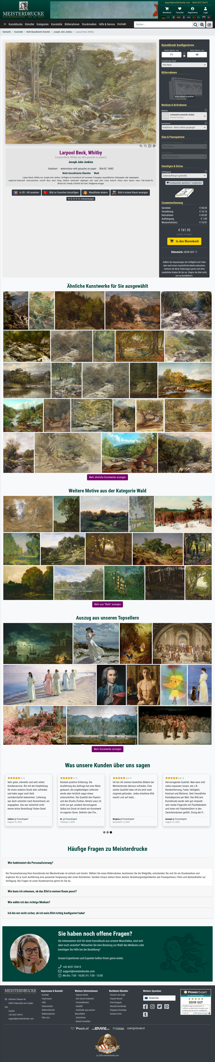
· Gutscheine (80, 1017)
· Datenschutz (47, 1006)
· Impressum (46, 998)
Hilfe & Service (107, 24)
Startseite (7, 32)
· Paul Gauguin (115, 1002)
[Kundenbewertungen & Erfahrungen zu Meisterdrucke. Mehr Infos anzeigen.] (195, 1001)
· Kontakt (45, 995)
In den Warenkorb (186, 241)
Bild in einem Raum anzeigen (132, 192)
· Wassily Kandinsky (117, 1006)
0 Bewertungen (87, 199)
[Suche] (195, 24)
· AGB (43, 1002)
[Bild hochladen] (209, 24)
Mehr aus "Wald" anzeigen (107, 604)
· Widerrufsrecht (48, 1010)
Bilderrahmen (72, 24)
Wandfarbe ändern (97, 192)
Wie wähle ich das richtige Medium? (29, 902)
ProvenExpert (22, 819)
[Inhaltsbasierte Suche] (202, 24)
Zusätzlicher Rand (168, 61)
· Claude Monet (115, 998)
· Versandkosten (82, 1002)
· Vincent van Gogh (117, 995)
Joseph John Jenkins (63, 32)
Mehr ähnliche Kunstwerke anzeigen (107, 477)
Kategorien (43, 24)
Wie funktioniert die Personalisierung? (30, 863)
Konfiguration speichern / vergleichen (185, 183)
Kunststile (56, 24)
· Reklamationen (48, 1013)
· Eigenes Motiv (81, 995)
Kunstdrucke (16, 24)
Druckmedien (89, 24)
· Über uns (45, 1017)
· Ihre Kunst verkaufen (84, 998)
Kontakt (121, 24)
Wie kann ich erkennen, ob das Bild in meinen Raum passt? (42, 891)
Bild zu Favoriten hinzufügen (63, 192)
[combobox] (184, 64)
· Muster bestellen (83, 1021)
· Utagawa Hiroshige (118, 1010)
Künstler (29, 24)
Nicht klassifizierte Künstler (38, 32)
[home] (4, 24)
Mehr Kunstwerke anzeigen (107, 749)
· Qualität (79, 1006)
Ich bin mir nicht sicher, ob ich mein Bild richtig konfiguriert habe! (46, 913)
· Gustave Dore (115, 1013)
